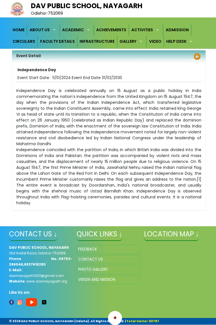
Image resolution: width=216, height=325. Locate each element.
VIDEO (155, 41)
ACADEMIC (73, 30)
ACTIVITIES (142, 30)
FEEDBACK (87, 249)
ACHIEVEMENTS (111, 30)
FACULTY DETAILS (57, 41)
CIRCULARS (24, 41)
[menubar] (108, 35)
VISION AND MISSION (96, 279)
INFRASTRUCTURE (97, 41)
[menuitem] (18, 30)
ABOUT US (40, 30)
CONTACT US (90, 259)
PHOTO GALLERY (93, 269)
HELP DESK (176, 41)
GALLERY (128, 41)
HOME (18, 30)
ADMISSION (177, 30)
